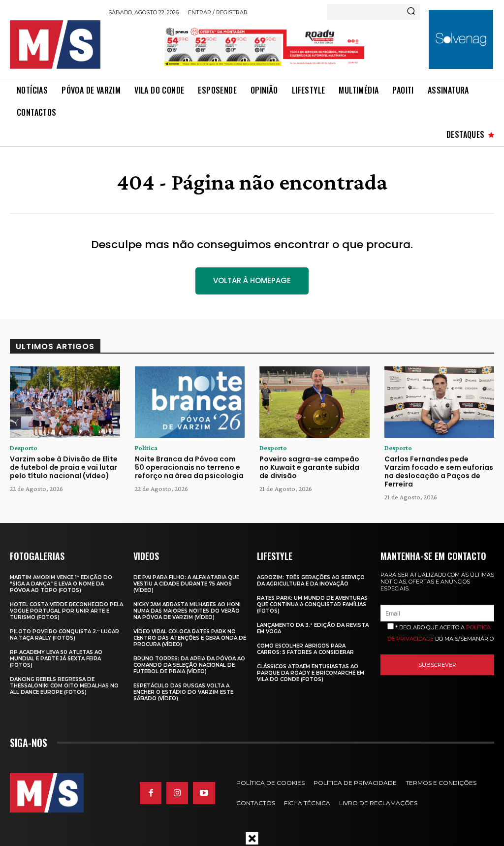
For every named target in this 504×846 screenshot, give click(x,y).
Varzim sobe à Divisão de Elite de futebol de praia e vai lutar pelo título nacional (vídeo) (64, 467)
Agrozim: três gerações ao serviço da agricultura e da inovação (311, 580)
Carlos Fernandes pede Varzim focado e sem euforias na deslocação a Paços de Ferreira (438, 471)
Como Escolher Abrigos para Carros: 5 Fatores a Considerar (305, 649)
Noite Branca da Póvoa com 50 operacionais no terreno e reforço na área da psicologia (189, 467)
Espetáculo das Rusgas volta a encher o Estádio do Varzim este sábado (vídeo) (183, 692)
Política (146, 447)
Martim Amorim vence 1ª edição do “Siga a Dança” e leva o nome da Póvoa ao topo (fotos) (61, 583)
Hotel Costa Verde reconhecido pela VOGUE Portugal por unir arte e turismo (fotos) (66, 610)
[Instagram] (177, 793)
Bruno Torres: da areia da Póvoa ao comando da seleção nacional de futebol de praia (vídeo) (189, 665)
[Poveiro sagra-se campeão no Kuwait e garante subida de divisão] (314, 402)
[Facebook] (150, 793)
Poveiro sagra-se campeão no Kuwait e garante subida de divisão (309, 467)
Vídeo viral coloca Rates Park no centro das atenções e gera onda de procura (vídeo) (189, 638)
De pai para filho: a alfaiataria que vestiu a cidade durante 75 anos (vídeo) (186, 583)
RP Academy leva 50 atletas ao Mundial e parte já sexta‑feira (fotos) (56, 658)
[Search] (411, 12)
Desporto (23, 447)
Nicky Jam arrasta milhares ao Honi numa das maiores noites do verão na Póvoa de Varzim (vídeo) (187, 610)
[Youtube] (204, 793)
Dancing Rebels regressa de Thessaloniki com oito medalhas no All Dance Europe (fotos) (64, 685)
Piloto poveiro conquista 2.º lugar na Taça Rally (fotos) (64, 634)
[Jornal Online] (55, 44)
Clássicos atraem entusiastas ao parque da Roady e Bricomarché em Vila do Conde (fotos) (310, 673)
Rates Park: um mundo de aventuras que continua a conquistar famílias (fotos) (312, 604)
